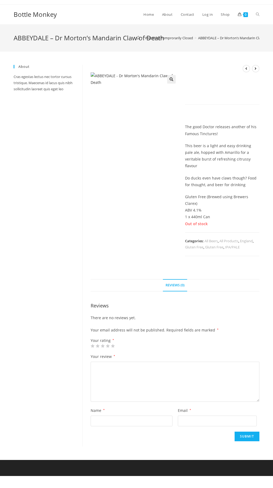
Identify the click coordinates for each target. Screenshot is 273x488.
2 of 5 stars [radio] (97, 346)
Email (184, 410)
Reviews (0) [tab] (175, 285)
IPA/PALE (232, 247)
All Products (228, 241)
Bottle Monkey (35, 14)
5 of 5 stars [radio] (113, 346)
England (246, 241)
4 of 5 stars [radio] (108, 346)
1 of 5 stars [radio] (92, 346)
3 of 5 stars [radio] (103, 346)
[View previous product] (246, 68)
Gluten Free (194, 247)
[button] (171, 79)
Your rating (102, 340)
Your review (103, 356)
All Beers (211, 241)
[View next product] (255, 68)
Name (98, 410)
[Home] (138, 38)
